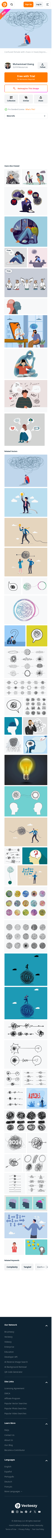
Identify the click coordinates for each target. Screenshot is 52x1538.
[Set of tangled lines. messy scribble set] (14, 1404)
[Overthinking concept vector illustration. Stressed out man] (25, 433)
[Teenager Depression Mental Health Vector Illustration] (25, 247)
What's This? (30, 109)
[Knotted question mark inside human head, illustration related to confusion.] (16, 989)
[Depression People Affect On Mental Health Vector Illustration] (25, 400)
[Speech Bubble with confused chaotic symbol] (12, 622)
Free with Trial (26, 77)
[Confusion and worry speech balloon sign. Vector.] (13, 783)
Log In (38, 4)
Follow (42, 67)
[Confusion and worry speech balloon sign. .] (14, 712)
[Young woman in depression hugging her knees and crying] (14, 294)
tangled (27, 1504)
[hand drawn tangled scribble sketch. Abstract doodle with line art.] (12, 971)
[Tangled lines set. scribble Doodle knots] (14, 1382)
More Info (11, 114)
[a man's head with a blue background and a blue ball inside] (37, 802)
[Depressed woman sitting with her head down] (15, 273)
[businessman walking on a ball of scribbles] (25, 1140)
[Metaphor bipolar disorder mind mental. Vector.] (25, 343)
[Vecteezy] (4, 4)
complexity (12, 1504)
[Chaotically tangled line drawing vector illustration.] (16, 640)
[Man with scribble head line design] (13, 841)
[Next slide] (41, 1504)
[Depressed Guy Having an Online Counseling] (25, 368)
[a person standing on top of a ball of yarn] (25, 1107)
